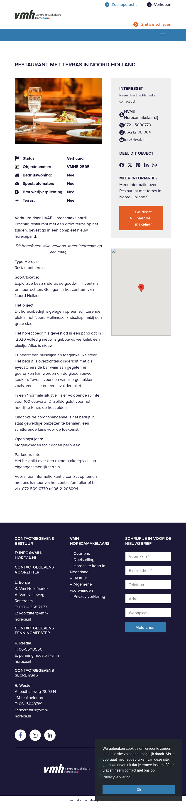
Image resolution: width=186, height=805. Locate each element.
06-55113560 (30, 649)
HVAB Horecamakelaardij (141, 114)
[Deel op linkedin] (146, 165)
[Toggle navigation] (161, 35)
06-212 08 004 (137, 132)
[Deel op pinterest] (138, 165)
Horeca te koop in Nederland (87, 569)
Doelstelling (83, 560)
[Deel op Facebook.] (121, 165)
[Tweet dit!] (129, 165)
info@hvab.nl (135, 139)
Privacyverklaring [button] (116, 777)
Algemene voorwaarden (81, 587)
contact (130, 770)
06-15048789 (31, 704)
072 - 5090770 (137, 125)
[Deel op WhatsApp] (154, 165)
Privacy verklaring (89, 596)
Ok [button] (139, 789)
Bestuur (80, 578)
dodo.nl (82, 800)
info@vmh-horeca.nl (28, 555)
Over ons (81, 553)
